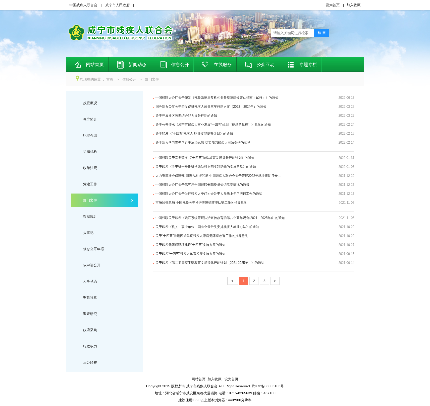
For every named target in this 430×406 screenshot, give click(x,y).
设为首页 (231, 379)
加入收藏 (214, 379)
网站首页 (199, 379)
